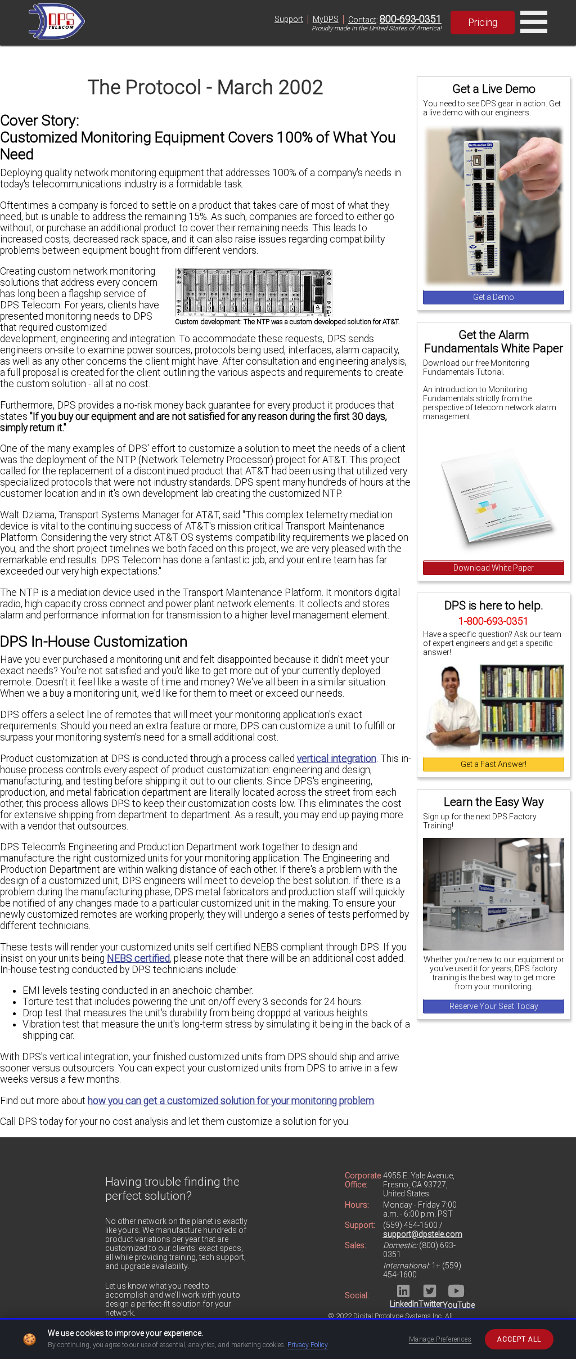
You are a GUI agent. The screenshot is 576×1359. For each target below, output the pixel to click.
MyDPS (326, 19)
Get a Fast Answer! (493, 764)
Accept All (519, 1339)
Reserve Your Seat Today (493, 1006)
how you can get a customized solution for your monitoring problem (231, 1100)
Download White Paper (493, 567)
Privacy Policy (307, 1345)
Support (288, 19)
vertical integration (336, 758)
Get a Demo (493, 297)
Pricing (482, 22)
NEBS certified (138, 958)
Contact (362, 19)
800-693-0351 (411, 19)
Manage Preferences (440, 1339)
